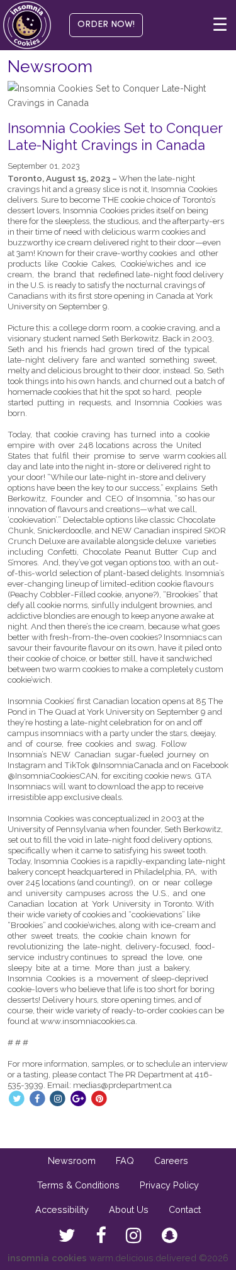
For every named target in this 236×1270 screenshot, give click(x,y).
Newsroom (72, 1160)
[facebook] (101, 1236)
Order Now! (106, 24)
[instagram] (134, 1236)
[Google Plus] (78, 1097)
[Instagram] (58, 1097)
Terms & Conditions (78, 1185)
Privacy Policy (169, 1185)
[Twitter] (17, 1097)
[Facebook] (37, 1097)
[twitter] (67, 1236)
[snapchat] (170, 1236)
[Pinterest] (99, 1097)
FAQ (125, 1160)
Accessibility (62, 1209)
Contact (185, 1209)
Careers (171, 1160)
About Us (129, 1209)
